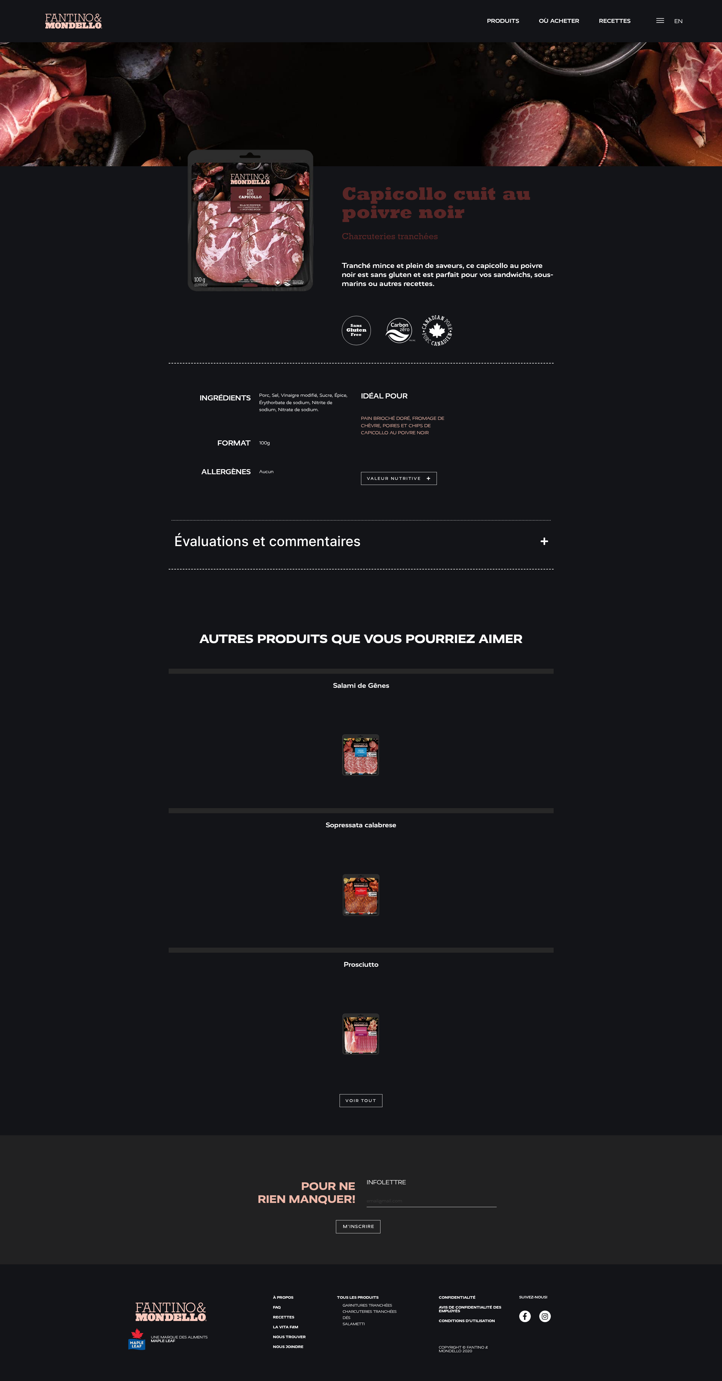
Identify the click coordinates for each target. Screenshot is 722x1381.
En (678, 21)
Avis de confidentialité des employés (470, 1309)
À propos (283, 1297)
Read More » (361, 671)
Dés (346, 1318)
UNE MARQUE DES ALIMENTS (179, 1339)
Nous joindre (288, 1347)
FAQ (277, 1307)
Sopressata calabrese (361, 825)
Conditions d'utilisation (467, 1321)
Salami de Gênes (361, 686)
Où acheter (559, 20)
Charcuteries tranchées (390, 236)
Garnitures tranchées (367, 1305)
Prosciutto (361, 964)
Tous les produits (357, 1297)
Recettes (283, 1317)
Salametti (354, 1324)
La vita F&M (285, 1327)
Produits (503, 20)
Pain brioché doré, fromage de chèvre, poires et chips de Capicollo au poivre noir (402, 425)
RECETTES (615, 20)
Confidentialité (457, 1297)
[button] (399, 478)
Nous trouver (289, 1337)
